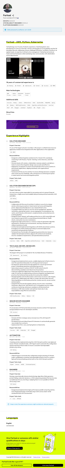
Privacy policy (45, 457)
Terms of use (36, 457)
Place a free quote (13, 448)
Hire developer (31, 126)
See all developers (17, 465)
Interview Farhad (48, 465)
